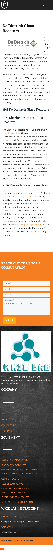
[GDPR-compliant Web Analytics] (5, 549)
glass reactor (29, 196)
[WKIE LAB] (4, 5)
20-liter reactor (10, 196)
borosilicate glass (11, 133)
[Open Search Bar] (44, 5)
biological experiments (30, 224)
